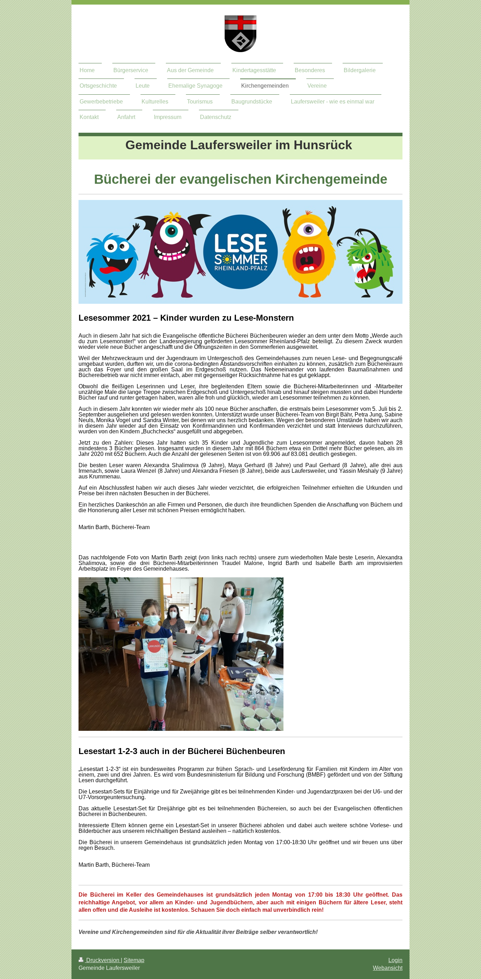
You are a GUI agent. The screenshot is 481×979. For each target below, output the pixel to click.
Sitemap (134, 960)
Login (395, 960)
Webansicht (387, 968)
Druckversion (103, 960)
